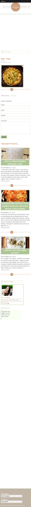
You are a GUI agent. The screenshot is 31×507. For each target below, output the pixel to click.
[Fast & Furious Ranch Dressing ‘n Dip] (15, 153)
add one (13, 95)
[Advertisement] (15, 32)
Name (3, 105)
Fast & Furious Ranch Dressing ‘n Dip (15, 162)
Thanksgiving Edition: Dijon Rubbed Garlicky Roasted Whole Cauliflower (15, 206)
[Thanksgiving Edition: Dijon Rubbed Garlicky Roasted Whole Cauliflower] (15, 196)
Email (3, 110)
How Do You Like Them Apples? (15, 251)
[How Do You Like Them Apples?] (15, 242)
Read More (4, 303)
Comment (3, 120)
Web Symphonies (20, 505)
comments (5, 181)
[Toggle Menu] (3, 1)
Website (3, 115)
